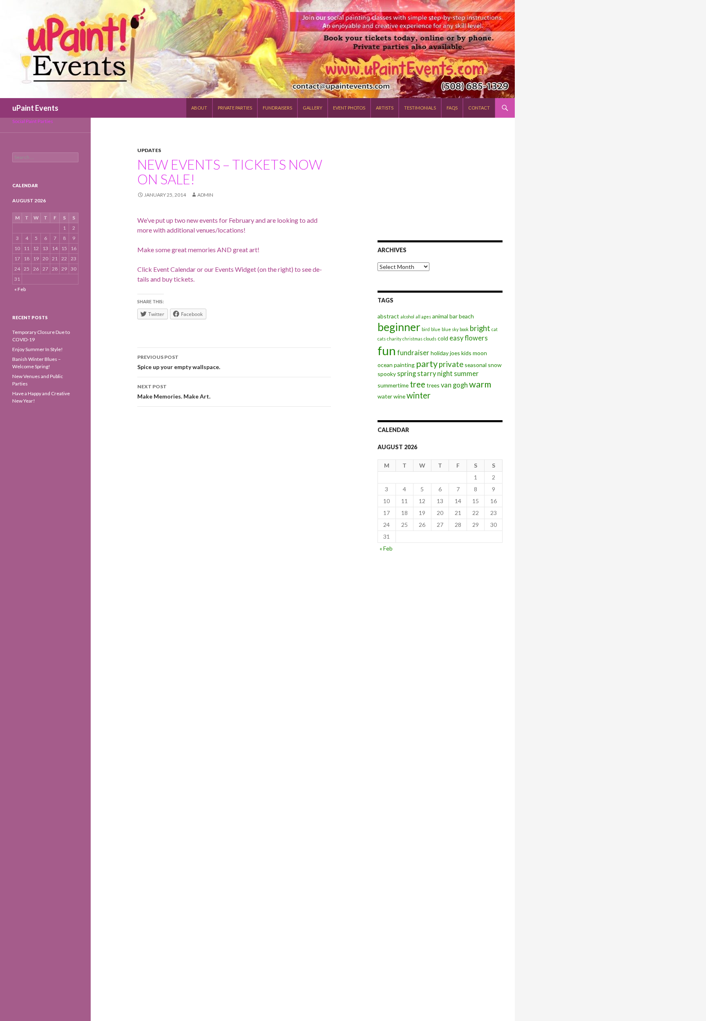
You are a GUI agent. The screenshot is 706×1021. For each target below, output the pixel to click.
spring (406, 373)
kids (466, 352)
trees (433, 385)
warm (480, 384)
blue (435, 329)
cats (382, 338)
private (451, 364)
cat (495, 329)
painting (404, 364)
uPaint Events (35, 107)
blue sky (450, 329)
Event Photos (349, 107)
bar (453, 316)
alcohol (407, 316)
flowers (476, 338)
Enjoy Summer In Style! (37, 349)
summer (466, 373)
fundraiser (413, 353)
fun (387, 350)
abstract (388, 316)
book (464, 329)
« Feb (386, 548)
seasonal (476, 364)
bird (426, 329)
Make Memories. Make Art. (173, 391)
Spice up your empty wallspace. (178, 362)
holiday (440, 352)
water (385, 396)
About (199, 107)
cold (443, 338)
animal (440, 316)
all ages (423, 316)
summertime (393, 385)
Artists (384, 107)
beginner (399, 327)
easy (456, 338)
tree (417, 384)
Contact (479, 107)
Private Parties (235, 107)
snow (495, 364)
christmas (412, 338)
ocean (385, 364)
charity (394, 338)
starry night (435, 373)
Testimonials (420, 107)
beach (466, 316)
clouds (430, 338)
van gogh (454, 385)
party (427, 363)
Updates (149, 150)
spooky (387, 373)
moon (480, 352)
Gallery (312, 107)
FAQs (452, 107)
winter (419, 395)
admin (205, 195)
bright (480, 328)
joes (455, 352)
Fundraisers (277, 107)
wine (399, 396)
